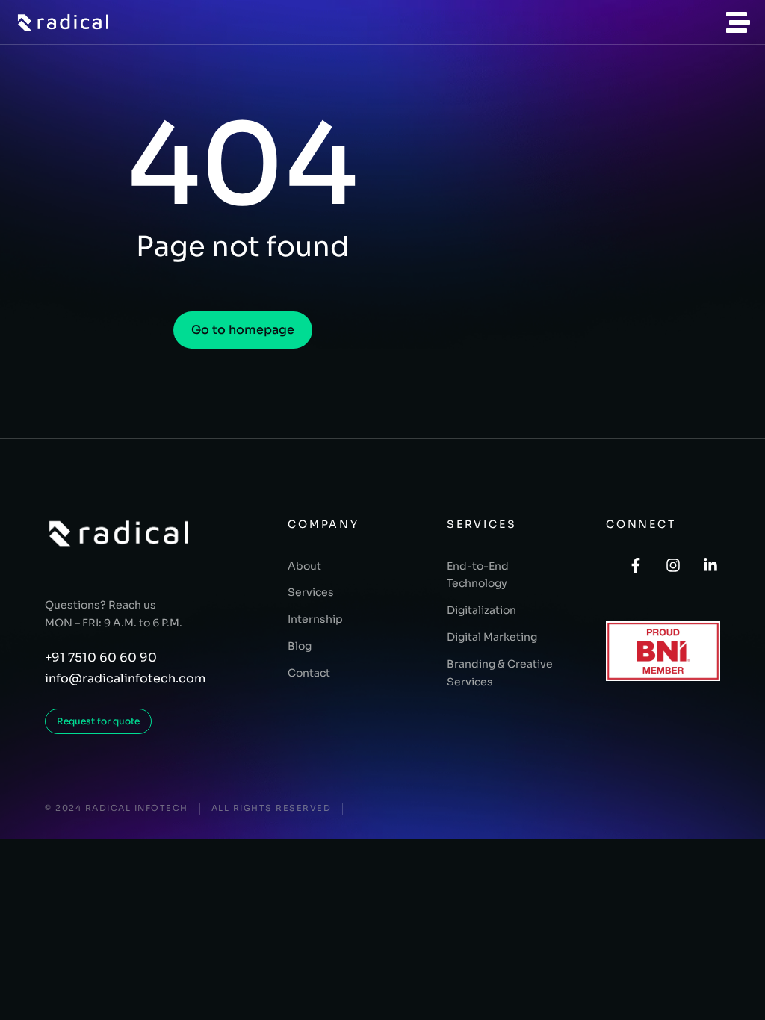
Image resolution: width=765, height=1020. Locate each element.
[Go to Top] (743, 998)
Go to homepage (242, 330)
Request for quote (98, 721)
